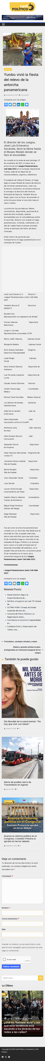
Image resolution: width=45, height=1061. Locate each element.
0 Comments (25, 95)
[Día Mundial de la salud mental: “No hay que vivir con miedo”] (22, 666)
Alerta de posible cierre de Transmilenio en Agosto (17, 783)
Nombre (6, 908)
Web (4, 929)
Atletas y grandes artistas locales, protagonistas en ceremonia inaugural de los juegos (22, 650)
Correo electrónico (10, 919)
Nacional (8, 69)
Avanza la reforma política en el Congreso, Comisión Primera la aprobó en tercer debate (20, 839)
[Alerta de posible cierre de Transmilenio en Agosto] (22, 738)
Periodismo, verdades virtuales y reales (20, 641)
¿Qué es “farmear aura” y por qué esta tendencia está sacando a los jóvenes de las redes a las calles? (22, 1027)
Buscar (40, 978)
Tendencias (8, 1015)
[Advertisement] (22, 269)
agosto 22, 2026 (25, 1019)
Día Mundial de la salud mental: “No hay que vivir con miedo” (22, 722)
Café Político (20, 1049)
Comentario (7, 876)
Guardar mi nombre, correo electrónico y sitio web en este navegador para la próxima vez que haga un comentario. (22, 947)
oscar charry (11, 1019)
